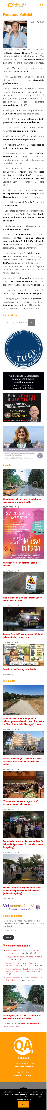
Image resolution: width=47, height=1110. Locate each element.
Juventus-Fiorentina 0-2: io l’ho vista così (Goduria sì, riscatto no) (23, 964)
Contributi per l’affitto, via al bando (19, 669)
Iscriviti (8, 937)
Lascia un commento (12, 1026)
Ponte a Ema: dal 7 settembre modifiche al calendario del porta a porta (23, 636)
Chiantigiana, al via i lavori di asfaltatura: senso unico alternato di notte (22, 500)
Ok (23, 1104)
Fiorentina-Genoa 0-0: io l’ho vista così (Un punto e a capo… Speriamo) (24, 970)
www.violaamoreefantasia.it (27, 256)
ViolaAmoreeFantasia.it (17, 945)
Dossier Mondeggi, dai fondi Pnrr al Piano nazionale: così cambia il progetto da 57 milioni (22, 761)
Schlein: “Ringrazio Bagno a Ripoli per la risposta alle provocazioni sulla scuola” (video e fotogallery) (22, 890)
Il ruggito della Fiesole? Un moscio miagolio (24, 956)
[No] (44, 1099)
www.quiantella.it (24, 263)
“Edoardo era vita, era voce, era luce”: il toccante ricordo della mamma (21, 803)
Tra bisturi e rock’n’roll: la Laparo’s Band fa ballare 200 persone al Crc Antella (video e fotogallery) (23, 844)
